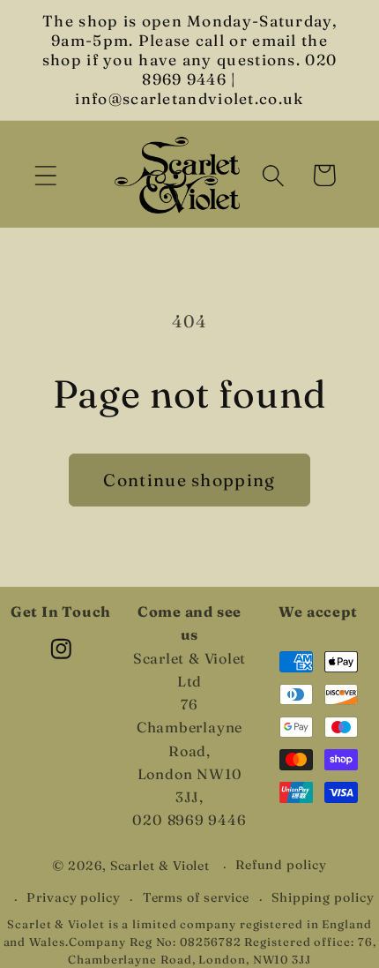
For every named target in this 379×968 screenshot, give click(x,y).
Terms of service (196, 897)
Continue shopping (189, 480)
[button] (45, 175)
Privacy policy (73, 897)
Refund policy (281, 865)
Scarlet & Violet (160, 866)
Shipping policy (323, 897)
